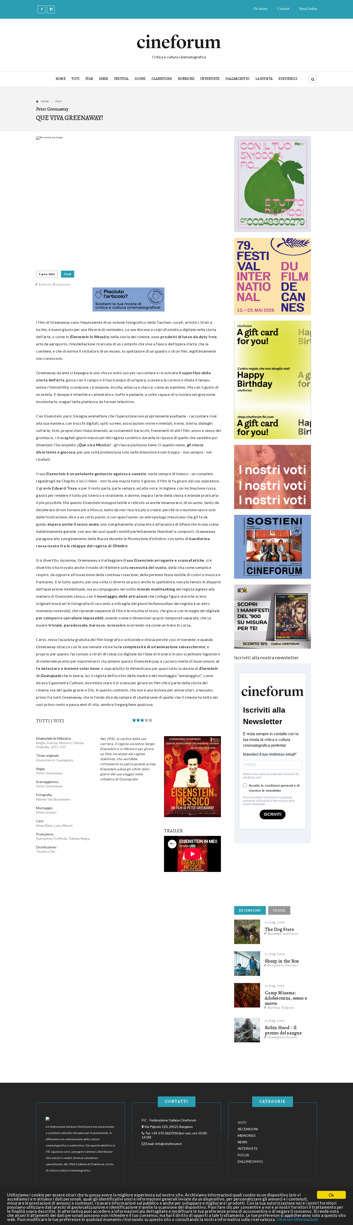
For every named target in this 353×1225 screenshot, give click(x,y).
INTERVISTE (209, 78)
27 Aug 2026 (275, 922)
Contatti (283, 9)
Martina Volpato (281, 1007)
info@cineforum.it (168, 1144)
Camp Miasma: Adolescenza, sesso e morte (286, 998)
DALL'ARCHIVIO (237, 78)
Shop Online (308, 9)
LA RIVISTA (264, 78)
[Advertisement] (270, 873)
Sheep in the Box (282, 961)
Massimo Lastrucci (283, 933)
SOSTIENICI (288, 78)
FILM (89, 78)
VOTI (75, 78)
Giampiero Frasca (282, 1037)
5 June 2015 (47, 274)
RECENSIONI (250, 910)
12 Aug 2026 (275, 1020)
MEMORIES (247, 1135)
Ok (331, 1195)
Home (45, 101)
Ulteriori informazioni (297, 1219)
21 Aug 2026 (275, 985)
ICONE (140, 78)
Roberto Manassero (55, 284)
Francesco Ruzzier (283, 965)
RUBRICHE (186, 78)
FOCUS (279, 910)
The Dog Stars (279, 929)
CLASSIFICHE (162, 78)
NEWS (242, 1142)
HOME (61, 78)
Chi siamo (260, 9)
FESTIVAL (121, 78)
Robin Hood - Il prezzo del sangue (283, 1030)
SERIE (103, 78)
